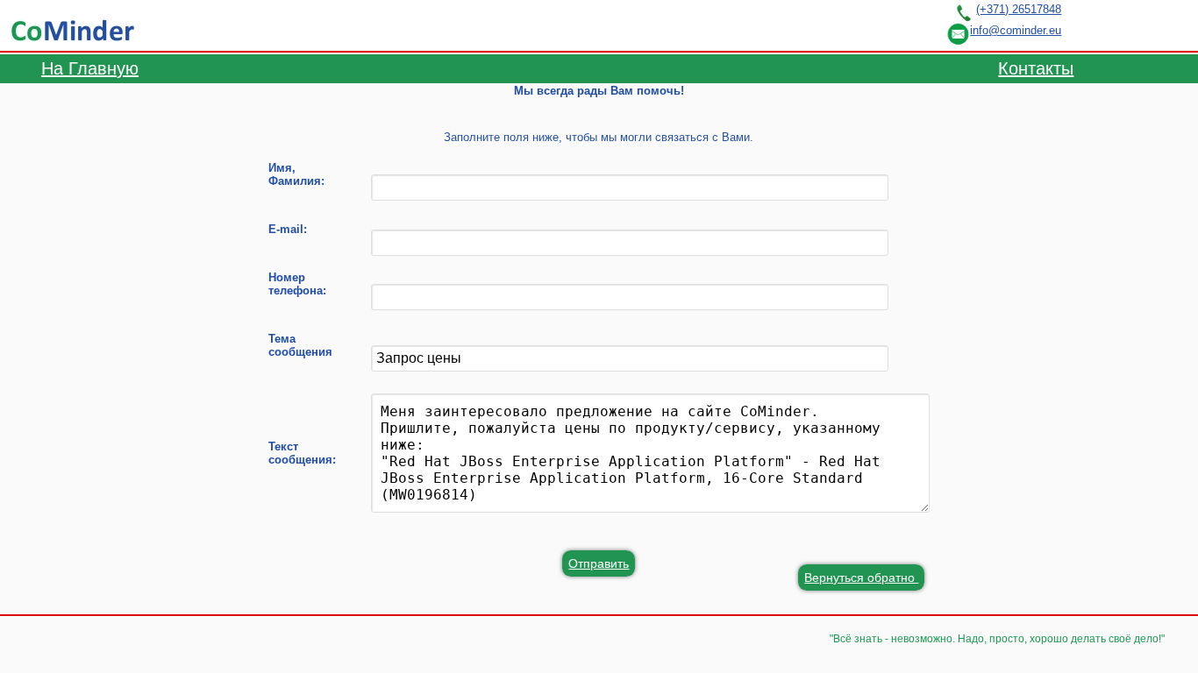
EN (1158, 24)
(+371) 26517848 (1018, 9)
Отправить (598, 563)
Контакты (1035, 68)
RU (1092, 24)
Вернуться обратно (861, 577)
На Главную (90, 68)
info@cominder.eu (1015, 30)
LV (1125, 24)
